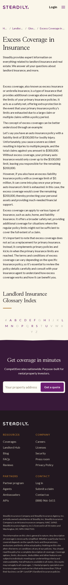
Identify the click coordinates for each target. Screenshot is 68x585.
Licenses (41, 447)
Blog (6, 453)
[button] (63, 7)
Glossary (33, 28)
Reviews (8, 465)
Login (53, 7)
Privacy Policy (44, 465)
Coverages (9, 441)
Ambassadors (11, 494)
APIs (6, 500)
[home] (15, 7)
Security (41, 453)
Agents (7, 488)
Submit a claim (45, 488)
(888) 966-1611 (45, 500)
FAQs (6, 459)
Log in (39, 483)
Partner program (13, 483)
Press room (43, 459)
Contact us (42, 494)
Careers (40, 441)
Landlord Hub (19, 28)
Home (6, 28)
